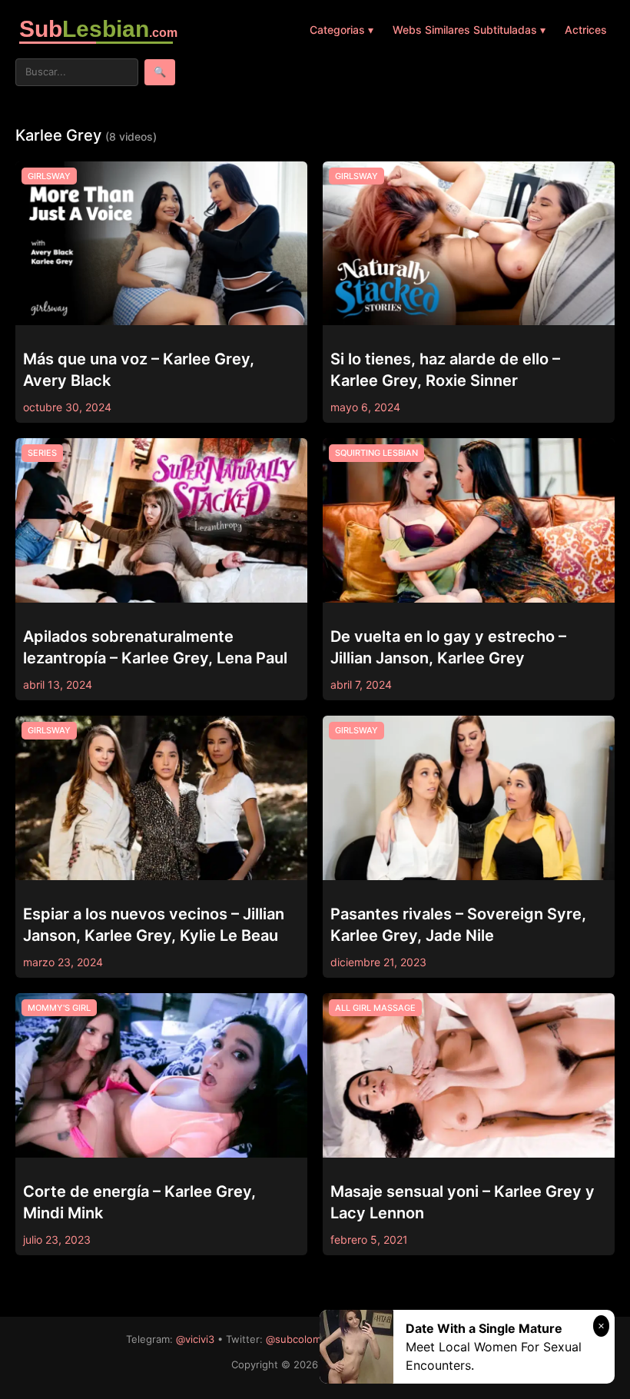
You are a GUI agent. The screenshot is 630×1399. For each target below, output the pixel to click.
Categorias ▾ (341, 29)
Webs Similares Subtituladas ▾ (469, 29)
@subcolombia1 (302, 1339)
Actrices (586, 29)
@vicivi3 (195, 1339)
